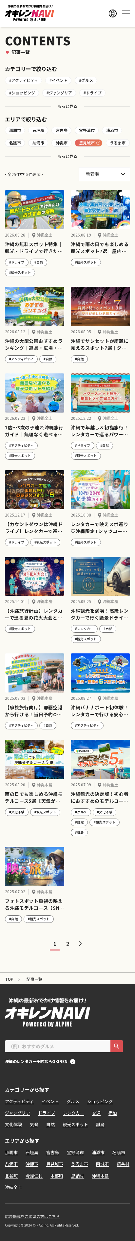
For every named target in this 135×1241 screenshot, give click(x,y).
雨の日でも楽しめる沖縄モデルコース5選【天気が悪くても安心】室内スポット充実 (34, 797)
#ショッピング (22, 92)
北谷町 (11, 1176)
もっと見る (67, 106)
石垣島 (38, 130)
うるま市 (117, 142)
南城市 (102, 1164)
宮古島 (62, 130)
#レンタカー (84, 628)
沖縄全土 (44, 235)
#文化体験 (16, 811)
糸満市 (38, 142)
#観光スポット (20, 272)
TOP (9, 979)
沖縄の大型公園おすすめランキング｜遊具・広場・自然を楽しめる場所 (34, 344)
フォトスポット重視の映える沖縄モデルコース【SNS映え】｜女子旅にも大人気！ (34, 904)
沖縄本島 (44, 601)
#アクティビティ (23, 80)
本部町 (56, 1176)
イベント (50, 1101)
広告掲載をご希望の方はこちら (32, 1216)
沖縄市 (62, 142)
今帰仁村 (34, 1176)
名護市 (15, 142)
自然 (50, 1124)
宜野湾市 (87, 130)
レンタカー (73, 1113)
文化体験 (13, 1124)
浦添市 (112, 130)
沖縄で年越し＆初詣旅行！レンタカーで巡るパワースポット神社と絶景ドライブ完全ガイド (99, 431)
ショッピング (100, 1101)
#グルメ (86, 80)
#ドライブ (93, 92)
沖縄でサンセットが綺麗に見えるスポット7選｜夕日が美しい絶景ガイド (99, 344)
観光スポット (75, 1124)
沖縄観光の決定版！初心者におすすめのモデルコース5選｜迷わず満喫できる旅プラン (99, 797)
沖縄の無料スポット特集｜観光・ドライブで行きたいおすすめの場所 (34, 248)
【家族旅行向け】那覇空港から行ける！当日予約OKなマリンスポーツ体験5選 (34, 711)
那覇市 (15, 130)
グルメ (73, 1101)
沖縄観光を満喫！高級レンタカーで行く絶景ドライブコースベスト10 (99, 614)
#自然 (38, 262)
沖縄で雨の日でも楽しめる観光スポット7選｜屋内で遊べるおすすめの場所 (99, 248)
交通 (96, 1113)
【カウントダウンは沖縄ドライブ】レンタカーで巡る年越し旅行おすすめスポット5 (34, 528)
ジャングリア (17, 1113)
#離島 (79, 832)
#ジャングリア (59, 92)
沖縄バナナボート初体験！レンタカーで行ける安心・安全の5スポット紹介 (99, 711)
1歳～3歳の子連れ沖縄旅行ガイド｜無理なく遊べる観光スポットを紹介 (34, 431)
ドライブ (46, 1113)
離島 (100, 1124)
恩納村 (77, 1176)
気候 (34, 1124)
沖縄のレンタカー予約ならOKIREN (36, 1061)
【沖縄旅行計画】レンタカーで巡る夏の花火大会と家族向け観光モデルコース (34, 614)
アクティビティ (19, 1101)
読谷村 (123, 1164)
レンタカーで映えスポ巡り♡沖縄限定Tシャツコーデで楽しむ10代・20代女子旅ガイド (99, 528)
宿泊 (112, 1113)
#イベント (58, 80)
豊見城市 (87, 142)
